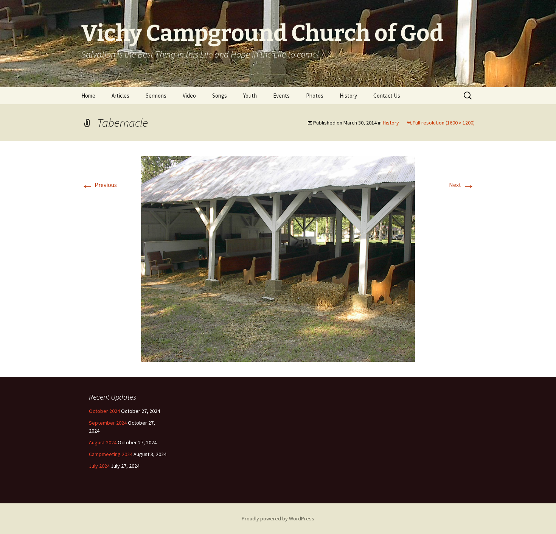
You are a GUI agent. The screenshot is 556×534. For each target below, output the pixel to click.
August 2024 (102, 442)
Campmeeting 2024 (110, 454)
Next (462, 184)
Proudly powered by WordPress (278, 518)
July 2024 (99, 465)
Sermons (156, 95)
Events (281, 95)
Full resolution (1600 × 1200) (444, 122)
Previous (99, 184)
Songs (219, 95)
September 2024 (108, 422)
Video (189, 95)
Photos (314, 95)
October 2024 (104, 411)
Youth (250, 95)
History (348, 95)
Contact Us (386, 95)
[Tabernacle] (278, 258)
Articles (120, 95)
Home (88, 95)
